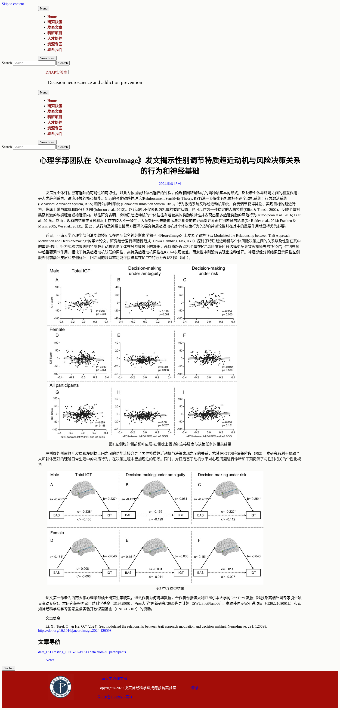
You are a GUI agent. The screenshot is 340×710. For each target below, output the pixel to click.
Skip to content (13, 4)
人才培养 (54, 38)
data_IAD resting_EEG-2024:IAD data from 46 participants (82, 652)
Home (52, 17)
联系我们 (54, 50)
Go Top (8, 668)
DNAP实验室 (56, 72)
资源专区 (54, 44)
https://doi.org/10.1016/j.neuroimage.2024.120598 (74, 630)
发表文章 (54, 27)
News (50, 660)
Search (7, 63)
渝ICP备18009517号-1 (115, 697)
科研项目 (54, 33)
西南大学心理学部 (112, 679)
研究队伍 (54, 22)
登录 (194, 688)
